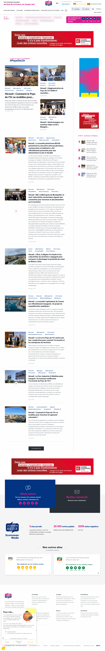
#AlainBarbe (56, 140)
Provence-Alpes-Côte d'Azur (50, 10)
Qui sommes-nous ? (35, 645)
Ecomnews (66, 4)
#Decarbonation (44, 191)
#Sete (30, 251)
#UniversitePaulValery (31, 23)
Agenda (77, 9)
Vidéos (87, 9)
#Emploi (52, 407)
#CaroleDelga (50, 251)
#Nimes (48, 249)
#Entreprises (42, 372)
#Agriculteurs (50, 138)
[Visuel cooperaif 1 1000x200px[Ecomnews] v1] (52, 39)
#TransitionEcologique (22, 20)
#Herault (7, 88)
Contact (45, 645)
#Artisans (18, 23)
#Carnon (31, 296)
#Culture (43, 85)
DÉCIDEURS (84, 610)
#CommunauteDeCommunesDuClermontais (38, 17)
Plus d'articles (36, 448)
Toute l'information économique (19, 3)
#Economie (52, 85)
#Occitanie (27, 88)
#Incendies (19, 17)
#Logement (47, 409)
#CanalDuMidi (39, 251)
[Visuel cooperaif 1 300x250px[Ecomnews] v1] (89, 120)
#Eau (51, 119)
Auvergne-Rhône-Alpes (31, 10)
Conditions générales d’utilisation (71, 645)
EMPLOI (58, 610)
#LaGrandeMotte (42, 407)
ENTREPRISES (84, 594)
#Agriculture (32, 140)
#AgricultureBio (44, 140)
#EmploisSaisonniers (34, 409)
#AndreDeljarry (49, 334)
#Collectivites (9, 90)
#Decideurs (20, 90)
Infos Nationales (9, 10)
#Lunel (30, 249)
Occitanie (19, 10)
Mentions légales (55, 645)
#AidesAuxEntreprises (46, 20)
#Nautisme (57, 298)
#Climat (34, 20)
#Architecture (32, 298)
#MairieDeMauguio (46, 298)
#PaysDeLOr (57, 409)
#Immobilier (52, 372)
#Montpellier (17, 88)
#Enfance (29, 90)
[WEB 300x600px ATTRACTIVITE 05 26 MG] (89, 77)
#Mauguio (40, 370)
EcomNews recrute (89, 645)
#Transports (57, 17)
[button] (66, 10)
